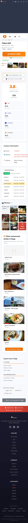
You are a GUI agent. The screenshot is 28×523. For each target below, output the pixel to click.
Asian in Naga (7, 370)
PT (26, 1)
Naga (6, 39)
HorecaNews (20, 508)
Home (3, 39)
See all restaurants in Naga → (14, 349)
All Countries (14, 436)
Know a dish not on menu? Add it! (15, 78)
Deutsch (14, 496)
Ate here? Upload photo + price (15, 75)
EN (15, 1)
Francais (14, 493)
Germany (14, 448)
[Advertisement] (14, 17)
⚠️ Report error (18, 390)
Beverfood (4, 510)
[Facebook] (10, 427)
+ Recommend (5, 60)
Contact (14, 466)
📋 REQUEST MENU (14, 54)
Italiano (14, 484)
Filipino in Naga (7, 365)
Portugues (14, 499)
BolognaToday (11, 510)
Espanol (14, 490)
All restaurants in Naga (9, 378)
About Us (14, 463)
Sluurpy (14, 453)
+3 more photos (22, 226)
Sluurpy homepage (8, 380)
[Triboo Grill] (4, 65)
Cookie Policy (14, 474)
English (14, 487)
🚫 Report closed (7, 393)
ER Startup (18, 510)
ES (18, 1)
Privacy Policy (14, 469)
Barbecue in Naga (8, 367)
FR (21, 1)
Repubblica (6, 508)
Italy (14, 439)
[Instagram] (14, 427)
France (14, 442)
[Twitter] (17, 427)
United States (14, 450)
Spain (14, 445)
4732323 (16, 151)
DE (23, 1)
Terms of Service (14, 472)
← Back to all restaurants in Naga (14, 400)
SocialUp (24, 510)
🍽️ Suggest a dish (8, 390)
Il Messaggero (13, 508)
